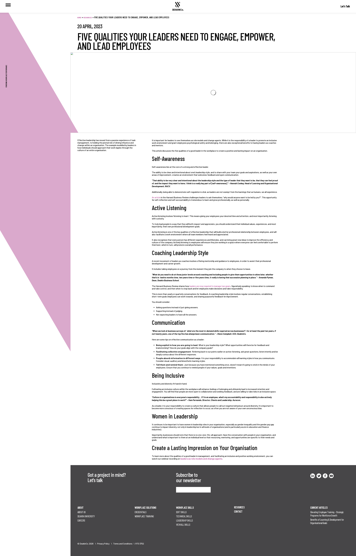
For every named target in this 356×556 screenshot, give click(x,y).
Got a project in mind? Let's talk (107, 477)
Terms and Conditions (122, 543)
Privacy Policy (103, 543)
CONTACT (238, 511)
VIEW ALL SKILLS (183, 524)
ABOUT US (81, 512)
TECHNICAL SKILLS (184, 516)
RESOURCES (239, 507)
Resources (87, 17)
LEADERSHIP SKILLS (184, 520)
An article (156, 197)
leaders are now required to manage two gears (209, 286)
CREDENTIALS (140, 512)
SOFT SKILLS (181, 512)
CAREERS (81, 520)
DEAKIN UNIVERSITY (86, 516)
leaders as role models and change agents (201, 458)
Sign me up (182, 489)
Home (79, 17)
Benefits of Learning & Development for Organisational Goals (327, 521)
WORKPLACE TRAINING (144, 516)
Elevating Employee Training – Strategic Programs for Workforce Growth (327, 513)
